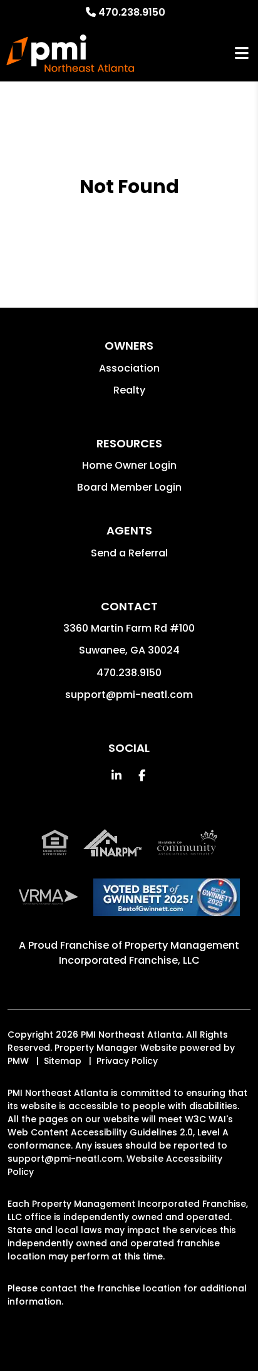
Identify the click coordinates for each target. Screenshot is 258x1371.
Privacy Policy (127, 1061)
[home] (70, 53)
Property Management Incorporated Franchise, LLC (149, 952)
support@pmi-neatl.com (129, 694)
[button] (117, 775)
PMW (18, 1061)
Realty (129, 390)
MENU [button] (242, 53)
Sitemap (62, 1061)
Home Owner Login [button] (129, 465)
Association (129, 368)
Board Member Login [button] (129, 487)
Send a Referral (129, 553)
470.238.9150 (131, 12)
